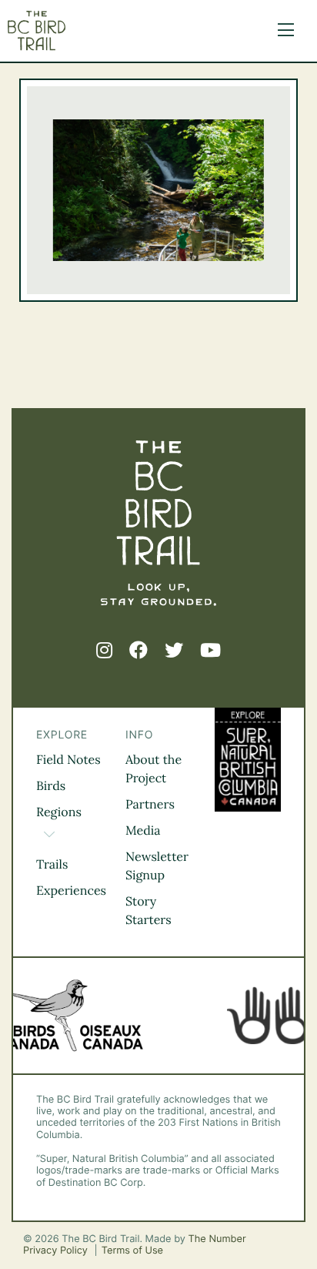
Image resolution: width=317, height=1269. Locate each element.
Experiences (71, 891)
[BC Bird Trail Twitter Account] (174, 651)
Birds (50, 786)
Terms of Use (132, 1251)
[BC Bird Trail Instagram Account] (104, 651)
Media (143, 831)
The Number (217, 1239)
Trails (52, 864)
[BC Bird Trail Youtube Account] (210, 651)
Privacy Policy (57, 1251)
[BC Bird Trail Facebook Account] (138, 651)
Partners (150, 804)
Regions (59, 812)
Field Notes (68, 760)
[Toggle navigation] (282, 31)
